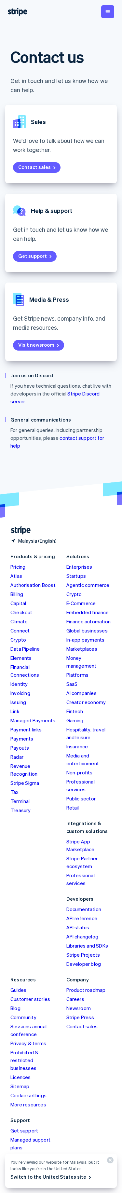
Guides (18, 990)
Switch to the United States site (48, 1176)
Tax (14, 792)
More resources (28, 1104)
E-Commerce (81, 603)
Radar (16, 757)
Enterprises (79, 566)
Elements (21, 658)
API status (77, 927)
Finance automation (88, 621)
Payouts (19, 747)
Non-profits (79, 772)
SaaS (72, 684)
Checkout (21, 612)
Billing (16, 594)
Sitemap (19, 1086)
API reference (82, 918)
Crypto (18, 639)
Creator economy (86, 702)
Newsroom (78, 1008)
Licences (20, 1077)
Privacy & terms (28, 1043)
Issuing (18, 702)
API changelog (82, 936)
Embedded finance (87, 612)
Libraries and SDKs (87, 945)
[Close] (109, 1162)
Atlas (16, 576)
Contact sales (34, 167)
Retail (72, 807)
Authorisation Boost (33, 585)
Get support (32, 256)
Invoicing (20, 693)
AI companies (81, 693)
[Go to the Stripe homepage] (18, 530)
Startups (76, 576)
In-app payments (85, 639)
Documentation (84, 909)
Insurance (77, 746)
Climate (19, 621)
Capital (18, 603)
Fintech (74, 711)
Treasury (20, 810)
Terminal (20, 801)
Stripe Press (80, 1017)
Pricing (17, 566)
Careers (75, 999)
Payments (22, 738)
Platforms (77, 675)
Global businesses (87, 630)
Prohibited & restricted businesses (24, 1060)
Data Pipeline (25, 648)
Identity (19, 684)
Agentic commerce (88, 585)
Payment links (26, 729)
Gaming (75, 720)
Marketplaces (81, 648)
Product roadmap (86, 990)
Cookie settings (28, 1095)
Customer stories (30, 999)
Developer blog (83, 964)
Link (15, 711)
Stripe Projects (83, 954)
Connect (20, 630)
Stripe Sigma (24, 783)
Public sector (81, 798)
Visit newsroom (36, 344)
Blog (15, 1008)
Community (23, 1017)
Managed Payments (32, 720)
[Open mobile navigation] (107, 11)
